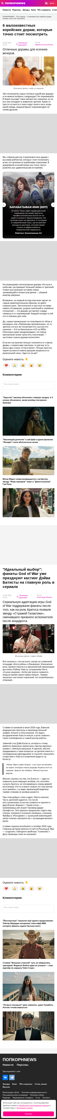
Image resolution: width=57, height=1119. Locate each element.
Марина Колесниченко (44, 45)
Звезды (26, 10)
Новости (7, 10)
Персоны (16, 10)
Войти (52, 3)
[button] (53, 204)
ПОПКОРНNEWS (8, 16)
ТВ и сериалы (44, 10)
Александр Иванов (44, 597)
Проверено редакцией (22, 44)
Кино (33, 10)
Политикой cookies (24, 1108)
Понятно (28, 1114)
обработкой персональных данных (34, 1105)
